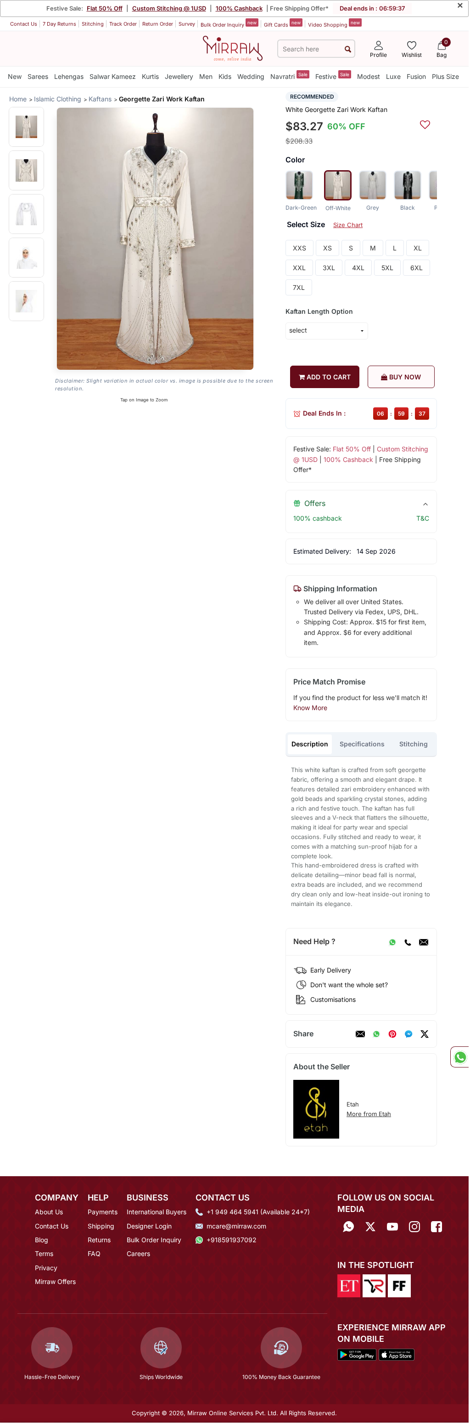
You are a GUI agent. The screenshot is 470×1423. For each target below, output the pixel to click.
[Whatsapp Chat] (459, 1056)
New (15, 76)
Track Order (123, 24)
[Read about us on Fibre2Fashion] (399, 1285)
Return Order (157, 24)
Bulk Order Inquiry (229, 24)
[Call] (407, 942)
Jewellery (179, 76)
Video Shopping (334, 24)
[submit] (347, 48)
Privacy (46, 1268)
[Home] (233, 47)
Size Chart (348, 224)
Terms (44, 1253)
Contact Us (23, 24)
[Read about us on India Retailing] (374, 1285)
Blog (41, 1240)
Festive (332, 76)
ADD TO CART (328, 377)
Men (206, 76)
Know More (310, 708)
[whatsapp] (376, 1034)
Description (309, 744)
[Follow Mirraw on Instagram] (414, 1226)
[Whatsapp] (348, 1226)
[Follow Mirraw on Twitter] (370, 1226)
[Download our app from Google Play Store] (356, 1353)
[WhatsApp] (392, 942)
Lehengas (69, 76)
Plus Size (445, 76)
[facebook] (408, 1034)
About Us (49, 1212)
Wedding (250, 76)
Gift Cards (282, 24)
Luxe (393, 76)
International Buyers (156, 1212)
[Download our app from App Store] (396, 1353)
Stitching (93, 24)
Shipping (101, 1226)
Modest (368, 76)
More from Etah (369, 1113)
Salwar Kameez (113, 76)
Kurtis (150, 76)
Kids (224, 76)
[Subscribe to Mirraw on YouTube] (392, 1226)
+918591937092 (232, 1240)
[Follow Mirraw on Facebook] (436, 1226)
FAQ (94, 1253)
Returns (99, 1240)
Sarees (38, 76)
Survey (187, 24)
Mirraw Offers (55, 1281)
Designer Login (149, 1226)
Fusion (416, 76)
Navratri (289, 76)
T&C (422, 518)
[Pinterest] (392, 1034)
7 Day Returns (59, 24)
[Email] (423, 942)
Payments (103, 1212)
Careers (138, 1253)
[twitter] (424, 1034)
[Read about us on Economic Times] (348, 1285)
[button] (26, 126)
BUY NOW (404, 377)
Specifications (362, 744)
